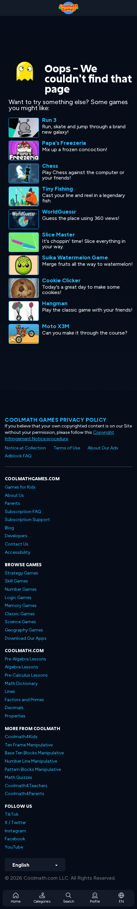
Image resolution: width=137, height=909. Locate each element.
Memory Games (21, 605)
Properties (15, 716)
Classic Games (20, 614)
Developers (16, 536)
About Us (14, 495)
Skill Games (16, 581)
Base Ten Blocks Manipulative (34, 753)
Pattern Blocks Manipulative (33, 769)
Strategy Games (21, 573)
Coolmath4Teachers (26, 785)
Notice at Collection (25, 448)
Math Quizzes (18, 777)
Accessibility (17, 552)
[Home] (68, 8)
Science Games (20, 621)
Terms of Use (67, 448)
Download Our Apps (26, 638)
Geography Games (24, 630)
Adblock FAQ (18, 456)
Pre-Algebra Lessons (25, 659)
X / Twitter (15, 822)
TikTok (11, 814)
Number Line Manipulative (31, 761)
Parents (12, 503)
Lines (10, 691)
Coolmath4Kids (21, 736)
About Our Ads (103, 448)
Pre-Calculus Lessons (26, 675)
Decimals (14, 707)
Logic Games (18, 597)
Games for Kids (20, 487)
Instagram (15, 831)
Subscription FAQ (23, 511)
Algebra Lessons (21, 667)
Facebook (15, 839)
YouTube (14, 847)
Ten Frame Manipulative (29, 745)
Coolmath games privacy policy (56, 420)
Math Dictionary (21, 683)
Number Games (21, 589)
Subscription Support (27, 519)
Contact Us (16, 544)
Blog (9, 528)
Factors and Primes (24, 699)
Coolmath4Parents (24, 793)
